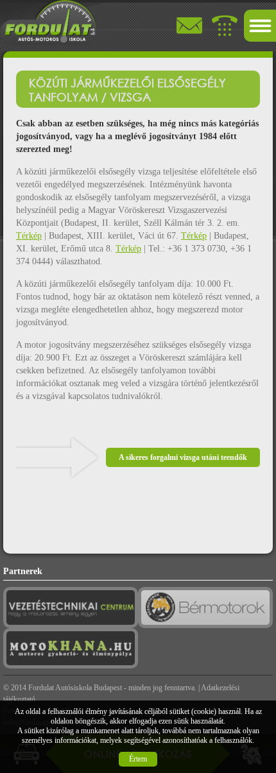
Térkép (29, 236)
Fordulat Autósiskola (60, 687)
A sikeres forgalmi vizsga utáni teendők (183, 457)
